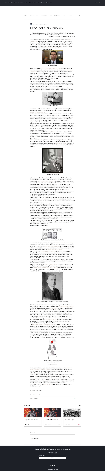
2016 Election (32, 390)
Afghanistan (32, 15)
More (70, 15)
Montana (40, 390)
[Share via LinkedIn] (36, 394)
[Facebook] (97, 2)
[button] (79, 15)
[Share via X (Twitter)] (33, 394)
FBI (37, 390)
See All (80, 405)
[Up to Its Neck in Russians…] (33, 412)
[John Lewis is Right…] (72, 412)
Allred (50, 15)
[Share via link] (39, 394)
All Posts (25, 15)
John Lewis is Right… (70, 419)
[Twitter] (99, 2)
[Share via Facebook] (30, 394)
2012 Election (44, 15)
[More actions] (74, 24)
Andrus (38, 15)
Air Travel (64, 15)
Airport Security (57, 15)
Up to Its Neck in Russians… (32, 419)
